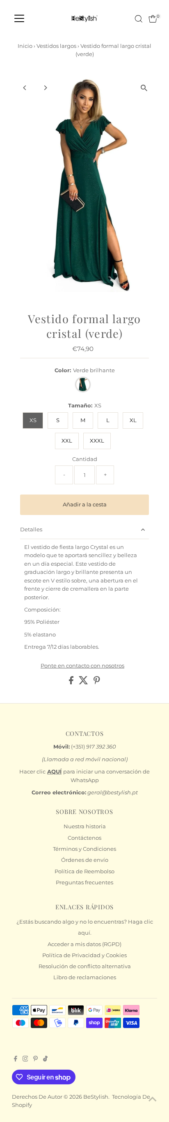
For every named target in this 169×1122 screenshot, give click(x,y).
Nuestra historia (85, 826)
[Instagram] (25, 1060)
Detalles (31, 529)
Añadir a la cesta (85, 504)
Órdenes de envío (84, 860)
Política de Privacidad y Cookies (84, 955)
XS (33, 420)
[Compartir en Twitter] (84, 682)
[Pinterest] (35, 1060)
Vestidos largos (56, 46)
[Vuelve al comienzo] (152, 1099)
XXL (67, 441)
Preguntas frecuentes (84, 882)
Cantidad (84, 459)
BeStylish (95, 1097)
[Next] (45, 88)
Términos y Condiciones (84, 849)
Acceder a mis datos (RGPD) (84, 944)
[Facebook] (15, 1060)
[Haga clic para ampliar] (144, 88)
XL (133, 420)
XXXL (97, 441)
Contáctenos (84, 838)
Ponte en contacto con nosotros (82, 666)
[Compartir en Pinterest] (97, 682)
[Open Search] (138, 18)
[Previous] (25, 88)
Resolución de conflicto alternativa (85, 966)
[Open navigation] (19, 19)
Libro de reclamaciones (84, 977)
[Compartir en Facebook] (72, 682)
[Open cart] (152, 18)
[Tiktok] (45, 1060)
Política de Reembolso (84, 871)
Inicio (25, 46)
